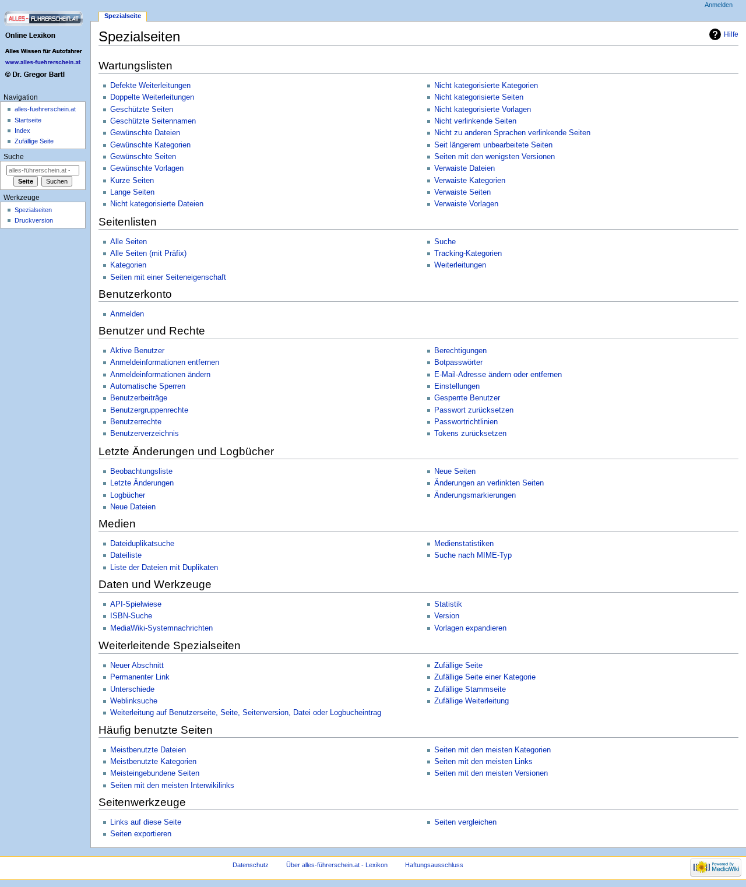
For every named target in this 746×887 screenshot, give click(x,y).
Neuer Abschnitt (137, 665)
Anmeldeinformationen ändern (160, 375)
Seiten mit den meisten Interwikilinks (172, 786)
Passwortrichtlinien (466, 422)
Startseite (28, 120)
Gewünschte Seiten (143, 157)
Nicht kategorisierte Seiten (478, 97)
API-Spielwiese (135, 604)
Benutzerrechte (135, 422)
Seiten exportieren (140, 834)
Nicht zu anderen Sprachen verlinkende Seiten (512, 133)
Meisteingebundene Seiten (154, 773)
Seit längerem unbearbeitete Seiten (493, 145)
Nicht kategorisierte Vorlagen (482, 109)
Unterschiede (132, 689)
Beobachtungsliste (141, 471)
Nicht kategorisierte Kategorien (486, 86)
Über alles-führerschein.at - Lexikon (337, 864)
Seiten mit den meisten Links (483, 762)
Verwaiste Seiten (462, 192)
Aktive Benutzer (137, 351)
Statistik (448, 604)
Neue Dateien (133, 507)
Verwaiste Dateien (464, 168)
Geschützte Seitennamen (153, 121)
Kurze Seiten (132, 181)
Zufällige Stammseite (470, 689)
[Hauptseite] (45, 45)
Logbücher (127, 495)
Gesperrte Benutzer (467, 398)
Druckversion (34, 220)
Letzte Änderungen (142, 483)
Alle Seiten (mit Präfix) (148, 253)
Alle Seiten (128, 242)
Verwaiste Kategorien (469, 181)
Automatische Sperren (147, 386)
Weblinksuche (133, 701)
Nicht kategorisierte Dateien (156, 204)
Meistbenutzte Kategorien (153, 762)
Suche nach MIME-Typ (473, 555)
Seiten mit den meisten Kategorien (492, 750)
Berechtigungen (460, 351)
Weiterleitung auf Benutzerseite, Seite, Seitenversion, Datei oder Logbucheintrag (245, 713)
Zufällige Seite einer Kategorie (485, 677)
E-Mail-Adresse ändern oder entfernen (498, 375)
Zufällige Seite (458, 665)
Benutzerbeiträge (138, 398)
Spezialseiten (33, 209)
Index (22, 130)
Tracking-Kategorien (468, 253)
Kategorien (128, 265)
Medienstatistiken (464, 544)
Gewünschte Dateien (145, 133)
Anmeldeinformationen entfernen (164, 362)
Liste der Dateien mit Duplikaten (164, 568)
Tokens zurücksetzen (470, 434)
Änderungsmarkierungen (475, 495)
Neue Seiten (455, 471)
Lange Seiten (132, 192)
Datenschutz (251, 864)
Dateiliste (126, 555)
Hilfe (731, 34)
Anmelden (127, 314)
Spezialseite (122, 15)
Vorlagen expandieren (470, 628)
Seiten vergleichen (465, 822)
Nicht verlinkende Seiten (475, 121)
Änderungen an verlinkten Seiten (489, 483)
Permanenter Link (140, 677)
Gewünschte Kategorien (150, 145)
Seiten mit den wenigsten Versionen (494, 157)
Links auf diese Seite (145, 822)
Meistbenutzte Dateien (148, 750)
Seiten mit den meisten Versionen (491, 773)
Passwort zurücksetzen (473, 410)
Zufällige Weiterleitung (471, 701)
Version (446, 616)
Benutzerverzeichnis (144, 434)
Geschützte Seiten (141, 109)
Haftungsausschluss (434, 864)
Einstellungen (457, 386)
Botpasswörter (458, 362)
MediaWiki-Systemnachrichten (161, 628)
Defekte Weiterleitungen (150, 86)
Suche (445, 242)
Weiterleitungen (460, 265)
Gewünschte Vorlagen (147, 168)
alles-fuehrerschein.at (45, 108)
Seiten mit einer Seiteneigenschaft (168, 277)
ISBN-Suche (131, 616)
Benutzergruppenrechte (149, 410)
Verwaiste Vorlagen (466, 204)
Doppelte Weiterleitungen (152, 97)
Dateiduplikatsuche (142, 544)
